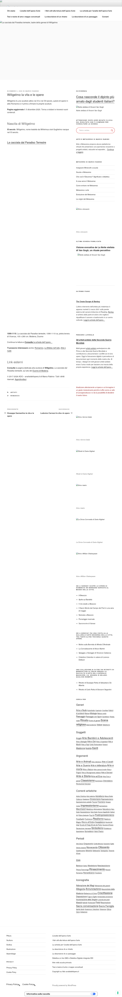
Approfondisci (20, 379)
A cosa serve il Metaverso (86, 181)
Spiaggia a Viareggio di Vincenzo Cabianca (95, 653)
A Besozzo (83, 595)
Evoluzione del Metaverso (86, 194)
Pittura (8, 935)
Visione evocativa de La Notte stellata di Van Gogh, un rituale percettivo (95, 249)
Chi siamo (11, 11)
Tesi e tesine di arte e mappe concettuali (23, 16)
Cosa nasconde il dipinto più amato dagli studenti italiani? (95, 98)
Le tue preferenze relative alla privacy (71, 994)
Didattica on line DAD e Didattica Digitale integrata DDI (72, 958)
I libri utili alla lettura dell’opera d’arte (60, 11)
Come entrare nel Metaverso (87, 185)
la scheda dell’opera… (38, 342)
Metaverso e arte (82, 190)
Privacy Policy (11, 967)
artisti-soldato (91, 348)
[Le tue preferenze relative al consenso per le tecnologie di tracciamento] (118, 993)
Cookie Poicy (11, 972)
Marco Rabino (32, 91)
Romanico (39, 347)
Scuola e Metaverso (83, 172)
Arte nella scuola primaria (61, 962)
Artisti (13, 392)
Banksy (111, 312)
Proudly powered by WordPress (64, 985)
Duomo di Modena (40, 370)
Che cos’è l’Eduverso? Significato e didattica (92, 176)
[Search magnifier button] (112, 130)
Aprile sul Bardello (85, 599)
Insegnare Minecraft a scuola (87, 167)
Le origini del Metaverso (85, 199)
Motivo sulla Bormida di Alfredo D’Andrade (94, 644)
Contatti (105, 16)
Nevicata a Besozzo (86, 615)
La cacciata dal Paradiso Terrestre (26, 142)
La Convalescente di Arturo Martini (92, 648)
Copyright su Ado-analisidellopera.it (65, 971)
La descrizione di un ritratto (56, 16)
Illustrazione (10, 949)
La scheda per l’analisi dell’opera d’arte (96, 11)
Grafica (9, 944)
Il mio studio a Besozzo (87, 604)
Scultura (9, 940)
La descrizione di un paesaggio (84, 16)
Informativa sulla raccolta (38, 994)
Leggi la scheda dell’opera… (94, 320)
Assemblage (11, 953)
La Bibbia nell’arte (52, 347)
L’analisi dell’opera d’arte (30, 11)
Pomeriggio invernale (87, 619)
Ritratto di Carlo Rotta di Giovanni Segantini (95, 689)
